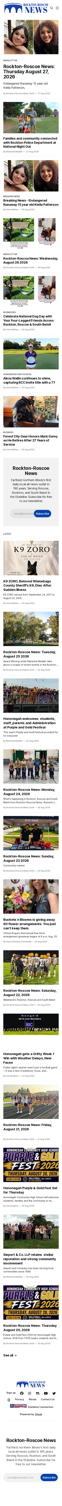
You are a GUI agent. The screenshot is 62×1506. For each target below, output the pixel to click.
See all (8, 1355)
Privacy (19, 1399)
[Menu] (57, 8)
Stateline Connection (40, 1407)
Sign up (11, 1392)
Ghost (38, 1414)
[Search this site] (51, 8)
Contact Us (48, 1399)
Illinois (32, 1399)
